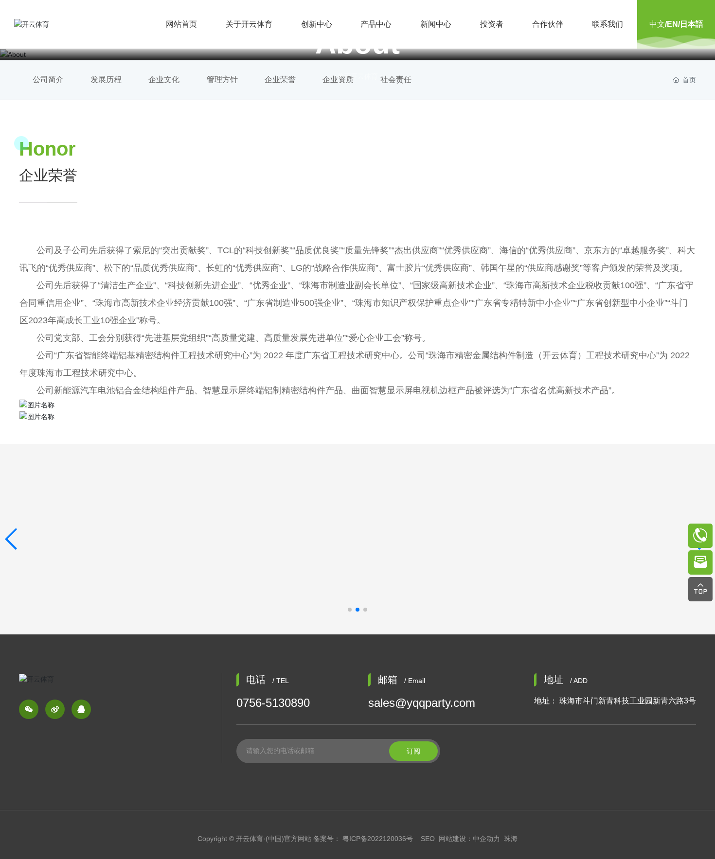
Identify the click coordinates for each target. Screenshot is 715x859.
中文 (657, 24)
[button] (350, 610)
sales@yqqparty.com (421, 702)
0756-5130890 (273, 702)
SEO (428, 838)
